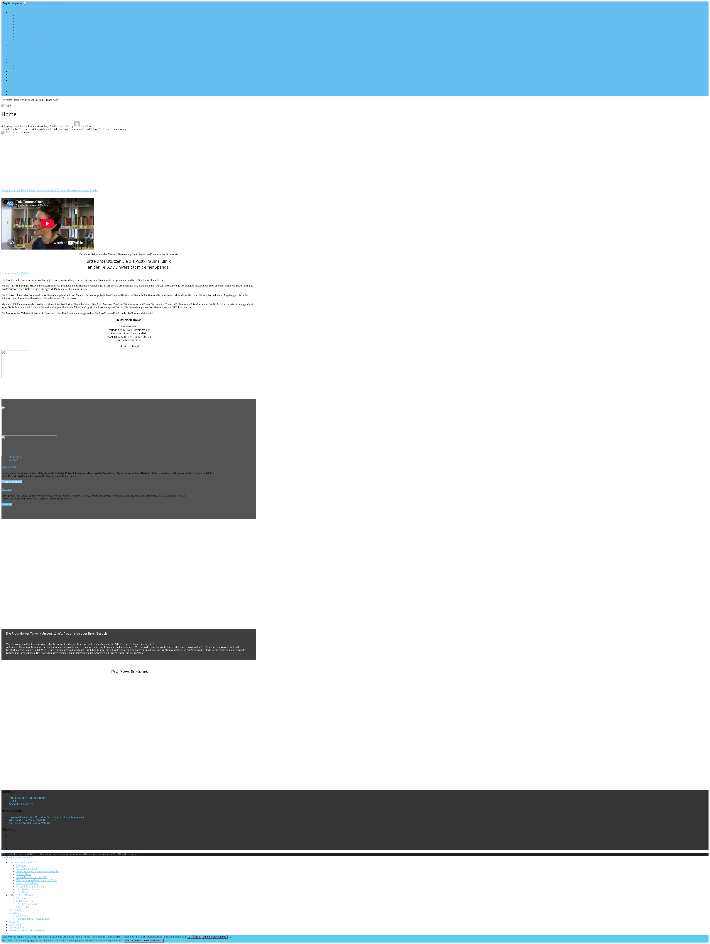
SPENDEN (14, 59)
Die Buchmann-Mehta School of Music (38, 30)
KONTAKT (14, 74)
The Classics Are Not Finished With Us (29, 823)
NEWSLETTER (17, 77)
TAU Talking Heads (27, 18)
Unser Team (23, 56)
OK (190, 936)
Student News (24, 24)
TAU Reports (23, 41)
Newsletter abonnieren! (21, 804)
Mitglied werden (25, 50)
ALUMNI (13, 71)
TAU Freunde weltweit (29, 53)
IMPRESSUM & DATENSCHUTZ (27, 80)
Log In (20, 94)
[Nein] (229, 937)
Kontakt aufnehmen (11, 481)
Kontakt (13, 801)
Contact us (6, 504)
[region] (128, 162)
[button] (128, 620)
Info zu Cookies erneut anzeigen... (143, 940)
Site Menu (9, 85)
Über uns (21, 15)
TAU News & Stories (27, 39)
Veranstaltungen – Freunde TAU (35, 68)
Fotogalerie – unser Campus (32, 36)
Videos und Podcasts (28, 33)
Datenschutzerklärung (214, 936)
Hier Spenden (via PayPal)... (16, 273)
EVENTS (13, 62)
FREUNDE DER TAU (20, 44)
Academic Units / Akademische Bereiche (40, 21)
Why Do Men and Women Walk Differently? (32, 820)
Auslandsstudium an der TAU (33, 27)
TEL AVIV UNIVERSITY (21, 12)
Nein (197, 936)
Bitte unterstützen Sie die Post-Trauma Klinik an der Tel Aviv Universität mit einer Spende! (49, 190)
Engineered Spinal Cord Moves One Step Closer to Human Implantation (46, 817)
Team (83, 126)
